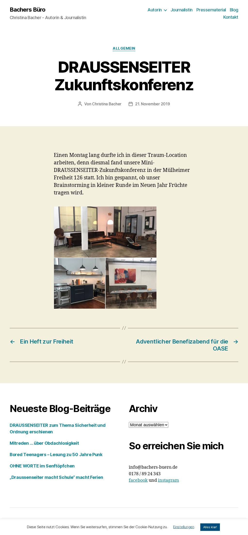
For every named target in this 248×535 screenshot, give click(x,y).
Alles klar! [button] (210, 527)
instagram (168, 480)
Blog (234, 9)
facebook (138, 480)
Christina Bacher (106, 103)
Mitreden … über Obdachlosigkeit (44, 443)
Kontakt (230, 17)
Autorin (154, 9)
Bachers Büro (27, 10)
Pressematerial (211, 9)
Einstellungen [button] (183, 527)
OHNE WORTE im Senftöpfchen (42, 465)
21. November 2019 (152, 103)
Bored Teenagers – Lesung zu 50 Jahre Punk (56, 454)
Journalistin (181, 9)
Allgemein (124, 48)
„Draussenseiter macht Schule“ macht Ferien (56, 477)
